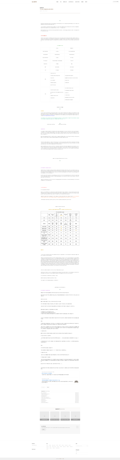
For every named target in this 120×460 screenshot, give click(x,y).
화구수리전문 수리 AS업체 (47, 373)
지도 (47, 445)
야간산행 (66, 445)
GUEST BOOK (77, 1)
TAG (60, 1)
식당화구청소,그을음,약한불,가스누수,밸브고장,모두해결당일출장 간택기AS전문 (55, 374)
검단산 (63, 445)
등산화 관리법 (43, 399)
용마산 (68, 446)
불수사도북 (53, 445)
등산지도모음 (54, 446)
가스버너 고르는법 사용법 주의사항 (45, 398)
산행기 (61, 446)
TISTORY (60, 458)
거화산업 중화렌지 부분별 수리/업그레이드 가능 (51, 380)
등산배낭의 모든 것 (43, 400)
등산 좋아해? (34, 1)
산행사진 (71, 446)
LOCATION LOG (71, 1)
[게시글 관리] (44, 387)
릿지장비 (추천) (43, 401)
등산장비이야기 (43, 391)
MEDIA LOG (65, 1)
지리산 (48, 446)
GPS (60, 445)
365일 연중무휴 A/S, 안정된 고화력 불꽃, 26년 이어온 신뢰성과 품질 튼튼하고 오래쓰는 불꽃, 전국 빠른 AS (57, 382)
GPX (57, 445)
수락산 (70, 445)
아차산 (58, 446)
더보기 (47, 449)
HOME (57, 1)
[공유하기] (43, 387)
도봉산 (50, 445)
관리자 (63, 458)
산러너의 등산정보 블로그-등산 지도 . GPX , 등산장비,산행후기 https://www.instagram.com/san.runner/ (55, 427)
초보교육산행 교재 (34, 445)
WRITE (86, 1)
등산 (50, 446)
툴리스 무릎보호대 (43, 392)
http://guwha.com (44, 378)
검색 (87, 446)
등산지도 (64, 446)
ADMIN (82, 1)
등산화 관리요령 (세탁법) (44, 402)
